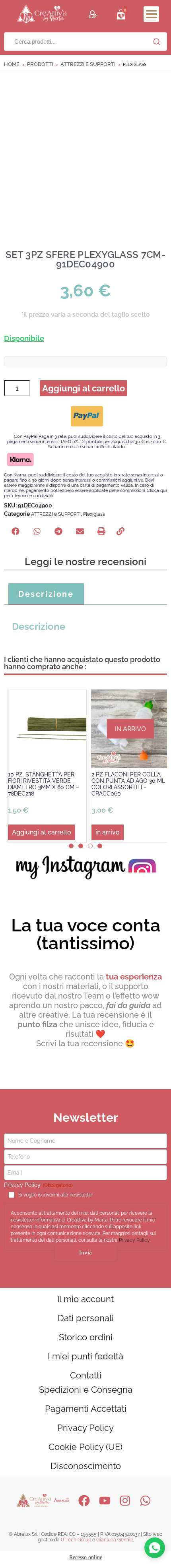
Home (11, 64)
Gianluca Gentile (114, 1540)
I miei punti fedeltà (85, 1356)
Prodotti (40, 64)
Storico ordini (86, 1337)
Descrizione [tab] (46, 594)
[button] (151, 14)
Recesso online (85, 1557)
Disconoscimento (86, 1466)
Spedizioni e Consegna (85, 1389)
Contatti (85, 1375)
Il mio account (85, 1299)
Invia (85, 1252)
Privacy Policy (134, 1240)
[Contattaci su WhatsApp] (154, 1547)
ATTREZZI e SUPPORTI (87, 64)
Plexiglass (94, 514)
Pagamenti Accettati (85, 1408)
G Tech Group (76, 1540)
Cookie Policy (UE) (85, 1447)
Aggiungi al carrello (83, 388)
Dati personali (86, 1318)
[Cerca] (157, 42)
